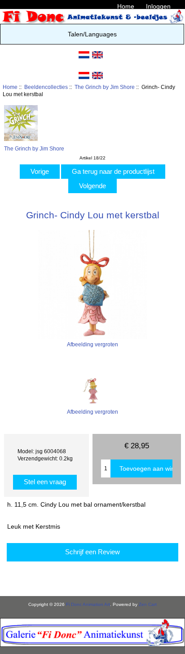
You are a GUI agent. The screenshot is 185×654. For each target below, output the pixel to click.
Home (125, 6)
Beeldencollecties (46, 87)
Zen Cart (148, 604)
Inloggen (158, 6)
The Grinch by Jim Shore (105, 87)
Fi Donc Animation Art (88, 604)
